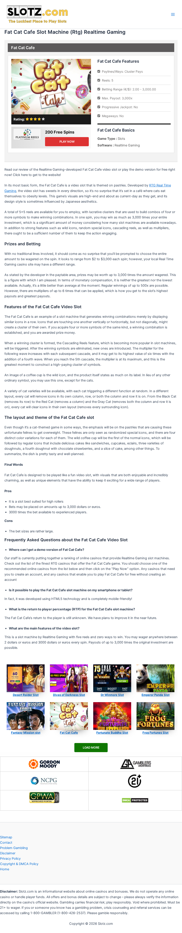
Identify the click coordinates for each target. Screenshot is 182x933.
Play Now (67, 141)
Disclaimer (7, 853)
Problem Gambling (14, 848)
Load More (91, 747)
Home (4, 869)
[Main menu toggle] (173, 14)
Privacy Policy (10, 859)
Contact (6, 843)
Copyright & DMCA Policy (19, 864)
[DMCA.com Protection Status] (135, 800)
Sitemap (6, 837)
